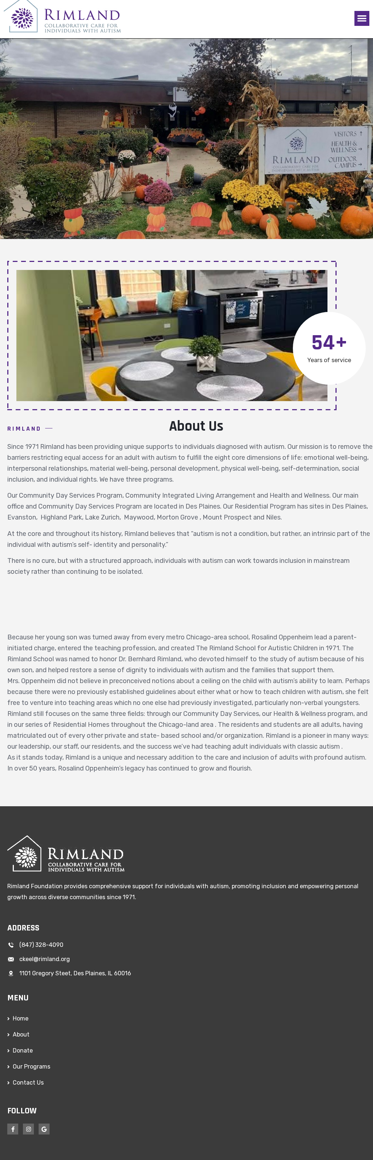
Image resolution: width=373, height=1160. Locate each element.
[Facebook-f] (12, 1129)
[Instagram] (28, 1129)
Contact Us (28, 1082)
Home (20, 1018)
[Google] (44, 1129)
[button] (361, 18)
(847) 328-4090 (41, 944)
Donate (23, 1050)
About (21, 1034)
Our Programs (31, 1066)
